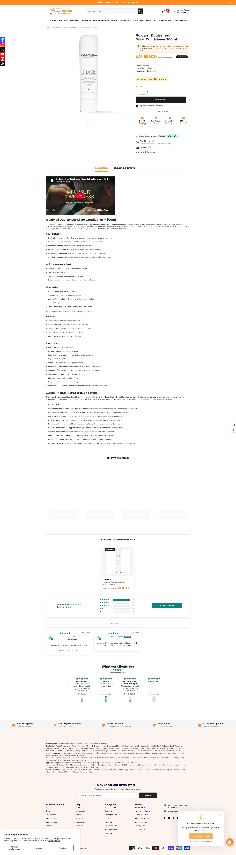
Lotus (111, 765)
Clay (183, 770)
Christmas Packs (64, 744)
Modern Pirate (80, 770)
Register (187, 10)
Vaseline (181, 765)
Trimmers (84, 772)
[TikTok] (2, 63)
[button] (141, 152)
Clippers (76, 772)
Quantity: (139, 87)
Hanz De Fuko (157, 770)
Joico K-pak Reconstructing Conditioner (100, 751)
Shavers (68, 772)
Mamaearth (119, 765)
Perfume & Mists (123, 763)
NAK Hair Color (126, 746)
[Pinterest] (173, 818)
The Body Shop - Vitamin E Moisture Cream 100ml (101, 748)
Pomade (177, 770)
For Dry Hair (148, 758)
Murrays (89, 770)
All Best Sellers (174, 751)
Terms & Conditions (155, 106)
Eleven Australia (52, 755)
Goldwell (146, 65)
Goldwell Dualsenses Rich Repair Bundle (137, 748)
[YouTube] (2, 54)
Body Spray (56, 763)
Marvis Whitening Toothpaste (72, 751)
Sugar (72, 767)
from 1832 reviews (118, 673)
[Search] (114, 11)
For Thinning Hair (176, 758)
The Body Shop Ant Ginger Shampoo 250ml (103, 746)
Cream (55, 772)
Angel (84, 753)
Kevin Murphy (141, 753)
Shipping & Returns (124, 167)
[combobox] (111, 11)
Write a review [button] (167, 605)
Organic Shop (52, 767)
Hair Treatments (124, 758)
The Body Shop (69, 753)
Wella (78, 753)
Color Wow (167, 753)
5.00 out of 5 (75, 604)
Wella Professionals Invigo (144, 746)
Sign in (179, 10)
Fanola (109, 753)
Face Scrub (66, 763)
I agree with (143, 106)
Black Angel (123, 770)
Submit (148, 795)
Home (48, 28)
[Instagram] (169, 818)
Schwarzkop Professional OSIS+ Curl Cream (135, 751)
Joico (132, 753)
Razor (91, 772)
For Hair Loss (51, 760)
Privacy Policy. (54, 841)
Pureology (102, 753)
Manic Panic (92, 753)
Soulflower (95, 767)
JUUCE (174, 753)
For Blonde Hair (137, 758)
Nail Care (112, 763)
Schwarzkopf (152, 753)
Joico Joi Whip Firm (160, 751)
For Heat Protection (64, 760)
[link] (63, 514)
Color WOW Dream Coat (164, 746)
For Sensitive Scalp (161, 758)
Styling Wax (168, 770)
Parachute (143, 765)
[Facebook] (164, 818)
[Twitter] (2, 49)
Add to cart (160, 100)
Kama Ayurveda (86, 765)
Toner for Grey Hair (62, 758)
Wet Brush (103, 744)
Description (101, 167)
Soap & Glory (64, 767)
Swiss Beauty (172, 765)
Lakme (105, 765)
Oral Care (133, 763)
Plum (78, 767)
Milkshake (117, 753)
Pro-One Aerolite (66, 755)
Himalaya (98, 765)
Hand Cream (87, 763)
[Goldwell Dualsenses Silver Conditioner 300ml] (118, 561)
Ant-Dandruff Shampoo (107, 758)
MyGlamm (85, 767)
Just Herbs (94, 744)
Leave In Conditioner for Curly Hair (84, 758)
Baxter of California (137, 770)
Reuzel (96, 770)
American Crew (67, 770)
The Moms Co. (160, 765)
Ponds (150, 765)
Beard (49, 772)
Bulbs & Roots (83, 744)
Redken (181, 753)
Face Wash (76, 763)
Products (56, 28)
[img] (65, 633)
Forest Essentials (72, 765)
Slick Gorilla (113, 770)
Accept (39, 848)
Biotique (62, 765)
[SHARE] (188, 100)
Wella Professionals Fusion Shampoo (70, 746)
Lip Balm (104, 763)
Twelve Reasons (79, 755)
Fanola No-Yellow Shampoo (70, 748)
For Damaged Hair (79, 760)
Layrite (148, 770)
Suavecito (104, 770)
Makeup (96, 763)
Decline (62, 848)
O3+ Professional (131, 765)
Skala (74, 744)
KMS (160, 753)
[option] (87, 74)
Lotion (61, 772)
